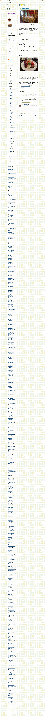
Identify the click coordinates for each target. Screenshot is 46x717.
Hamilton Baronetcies (12, 449)
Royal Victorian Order (12, 624)
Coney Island (10, 276)
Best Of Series (10, 210)
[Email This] (19, 87)
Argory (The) (10, 182)
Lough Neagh (10, 530)
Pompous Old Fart (11, 590)
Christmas (10, 262)
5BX (9, 167)
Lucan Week (12, 124)
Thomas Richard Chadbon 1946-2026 (12, 40)
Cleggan (9, 274)
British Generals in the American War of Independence (12, 229)
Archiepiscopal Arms (11, 178)
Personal (9, 579)
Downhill (10, 375)
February (11, 151)
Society (9, 639)
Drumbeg (10, 378)
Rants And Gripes (11, 597)
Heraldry (10, 454)
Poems (9, 586)
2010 (9, 158)
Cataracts (9, 258)
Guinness (10, 445)
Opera (9, 566)
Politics (9, 587)
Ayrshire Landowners (11, 189)
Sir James (10, 637)
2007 (10, 163)
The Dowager (10, 661)
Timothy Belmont (25, 104)
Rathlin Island (10, 600)
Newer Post (21, 115)
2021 (9, 75)
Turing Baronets (11, 678)
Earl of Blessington (11, 390)
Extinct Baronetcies (11, 403)
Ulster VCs (10, 689)
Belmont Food (10, 205)
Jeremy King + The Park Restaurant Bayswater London (12, 56)
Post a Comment (22, 113)
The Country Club (13, 117)
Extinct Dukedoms (11, 407)
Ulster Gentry (10, 681)
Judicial (9, 503)
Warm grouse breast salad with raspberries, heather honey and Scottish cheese (12, 45)
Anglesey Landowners (12, 173)
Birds (9, 211)
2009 (9, 159)
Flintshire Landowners (12, 423)
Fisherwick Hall (11, 416)
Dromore (10, 377)
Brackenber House (11, 223)
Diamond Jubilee (11, 372)
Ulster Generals (11, 679)
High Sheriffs (10, 457)
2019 (9, 78)
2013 (9, 88)
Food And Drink (24, 86)
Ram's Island (10, 595)
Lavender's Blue (12, 54)
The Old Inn (12, 119)
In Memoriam (10, 484)
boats (9, 220)
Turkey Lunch (12, 134)
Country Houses (11, 285)
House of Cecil (10, 478)
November (11, 136)
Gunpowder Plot (11, 446)
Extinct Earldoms (11, 408)
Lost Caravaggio (11, 529)
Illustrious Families (11, 482)
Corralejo (10, 283)
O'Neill (9, 560)
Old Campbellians (11, 565)
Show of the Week (11, 636)
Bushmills (10, 232)
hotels (9, 475)
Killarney (10, 504)
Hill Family (10, 458)
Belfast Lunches (11, 202)
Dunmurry (10, 387)
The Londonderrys (11, 665)
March (11, 149)
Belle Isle (10, 203)
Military (9, 539)
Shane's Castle (10, 632)
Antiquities (10, 175)
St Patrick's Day (11, 640)
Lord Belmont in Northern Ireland (11, 6)
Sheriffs (9, 633)
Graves (9, 442)
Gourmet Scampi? (12, 96)
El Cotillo (10, 395)
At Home (10, 187)
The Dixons (10, 660)
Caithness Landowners (11, 241)
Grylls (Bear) (10, 443)
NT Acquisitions (11, 559)
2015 (9, 84)
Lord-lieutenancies (11, 526)
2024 (9, 70)
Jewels (9, 499)
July (10, 143)
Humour (9, 481)
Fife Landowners (11, 412)
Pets (9, 583)
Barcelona (10, 195)
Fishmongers (10, 418)
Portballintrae (10, 591)
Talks (9, 652)
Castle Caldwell (10, 256)
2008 (9, 161)
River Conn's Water (11, 611)
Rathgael (9, 599)
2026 (9, 67)
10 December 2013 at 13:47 (26, 102)
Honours (9, 474)
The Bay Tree (12, 125)
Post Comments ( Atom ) (27, 117)
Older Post (36, 115)
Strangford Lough (11, 647)
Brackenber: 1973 (12, 127)
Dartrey (9, 367)
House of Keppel (11, 479)
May (10, 146)
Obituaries (10, 562)
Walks (9, 690)
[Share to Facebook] (22, 87)
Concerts (9, 275)
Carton (9, 255)
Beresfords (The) (11, 206)
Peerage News (11, 38)
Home (29, 115)
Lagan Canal (10, 513)
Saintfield (10, 628)
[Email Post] (31, 85)
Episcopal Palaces (11, 402)
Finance (9, 414)
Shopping (10, 635)
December (11, 89)
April (11, 148)
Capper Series (10, 245)
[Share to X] (21, 87)
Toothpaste (10, 672)
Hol (9, 467)
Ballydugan (10, 191)
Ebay (9, 391)
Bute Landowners (11, 233)
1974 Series (10, 166)
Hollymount (10, 470)
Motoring (10, 547)
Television (10, 653)
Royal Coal (11, 90)
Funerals (9, 435)
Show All (15, 63)
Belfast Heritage (11, 200)
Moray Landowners (11, 546)
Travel (9, 677)
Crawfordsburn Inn (25, 8)
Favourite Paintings (11, 410)
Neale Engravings (11, 555)
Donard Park (10, 374)
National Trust (10, 554)
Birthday (11, 98)
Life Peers (10, 517)
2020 (9, 76)
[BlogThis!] (20, 87)
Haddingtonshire (11, 447)
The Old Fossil (12, 122)
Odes (9, 563)
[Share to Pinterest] (23, 87)
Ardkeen (9, 181)
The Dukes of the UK (12, 663)
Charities (9, 259)
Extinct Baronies (11, 406)
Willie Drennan (11, 695)
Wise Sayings (10, 698)
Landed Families (12, 59)
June (11, 144)
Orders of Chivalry (11, 569)
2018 (9, 80)
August (11, 141)
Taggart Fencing (12, 131)
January (11, 152)
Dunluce (9, 386)
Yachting (9, 702)
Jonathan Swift (10, 500)
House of (10, 476)
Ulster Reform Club (11, 686)
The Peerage (10, 670)
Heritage (9, 455)
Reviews (9, 608)
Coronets (10, 282)
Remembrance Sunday (12, 603)
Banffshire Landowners (12, 193)
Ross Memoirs (10, 618)
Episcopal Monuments (12, 399)
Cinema (9, 267)
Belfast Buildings (11, 199)
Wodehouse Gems (11, 699)
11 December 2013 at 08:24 (26, 110)
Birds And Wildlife (11, 213)
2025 (9, 68)
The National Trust (11, 668)
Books (9, 222)
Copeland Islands (11, 279)
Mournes (9, 550)
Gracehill (10, 441)
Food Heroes (10, 430)
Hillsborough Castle (11, 459)
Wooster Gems (10, 701)
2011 (9, 156)
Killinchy (10, 505)
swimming (10, 651)
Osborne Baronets (11, 570)
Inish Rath (10, 491)
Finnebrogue (10, 415)
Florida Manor (10, 426)
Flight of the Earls (11, 422)
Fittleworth (10, 419)
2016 (9, 83)
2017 (9, 81)
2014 (9, 86)
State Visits (10, 641)
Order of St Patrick (11, 567)
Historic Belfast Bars (11, 464)
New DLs (11, 92)
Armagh (9, 186)
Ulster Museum (11, 682)
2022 (9, 73)
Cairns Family (10, 239)
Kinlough (10, 509)
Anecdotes (10, 171)
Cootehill (10, 278)
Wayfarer (9, 691)
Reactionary (10, 602)
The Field (11, 43)
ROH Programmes (13, 108)
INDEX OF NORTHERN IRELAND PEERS (11, 487)
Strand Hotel (10, 645)
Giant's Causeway (11, 437)
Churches (10, 263)
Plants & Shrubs (11, 584)
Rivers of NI (10, 614)
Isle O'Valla (10, 497)
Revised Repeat (11, 610)
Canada (9, 243)
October (11, 138)
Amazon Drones (12, 133)
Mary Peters (10, 531)
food (9, 427)
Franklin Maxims (11, 434)
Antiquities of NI (11, 177)
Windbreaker (10, 697)
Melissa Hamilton (11, 533)
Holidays (28, 86)
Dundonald (10, 384)
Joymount (10, 501)
